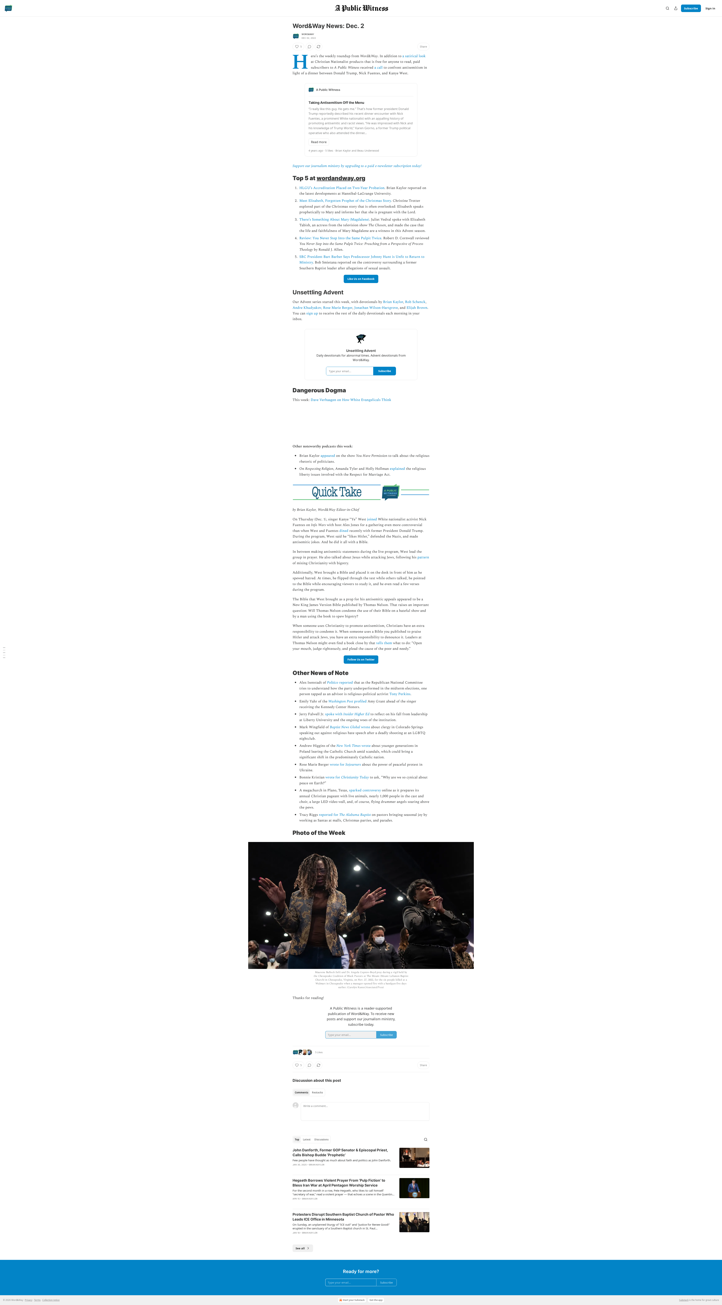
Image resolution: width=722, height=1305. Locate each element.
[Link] (287, 178)
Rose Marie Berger (337, 307)
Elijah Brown (417, 307)
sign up (312, 313)
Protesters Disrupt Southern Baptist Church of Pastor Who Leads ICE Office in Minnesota (343, 1216)
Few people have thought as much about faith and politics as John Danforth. (342, 1160)
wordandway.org (341, 178)
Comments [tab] (301, 1092)
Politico (332, 682)
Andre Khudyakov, (307, 307)
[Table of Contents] (4, 652)
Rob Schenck (415, 302)
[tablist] (309, 1092)
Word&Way (308, 34)
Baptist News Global (345, 727)
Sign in (710, 8)
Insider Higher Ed (356, 714)
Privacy (28, 1300)
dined (343, 531)
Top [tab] (297, 1139)
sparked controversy (365, 790)
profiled (360, 701)
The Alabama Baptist (355, 815)
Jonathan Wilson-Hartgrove (376, 307)
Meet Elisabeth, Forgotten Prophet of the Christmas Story (345, 200)
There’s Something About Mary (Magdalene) (334, 219)
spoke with (334, 714)
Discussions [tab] (321, 1139)
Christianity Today (355, 777)
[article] (361, 1159)
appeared (328, 456)
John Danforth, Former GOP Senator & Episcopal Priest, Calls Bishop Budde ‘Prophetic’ (340, 1152)
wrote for (337, 764)
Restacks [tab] (317, 1092)
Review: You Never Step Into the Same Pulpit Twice (340, 238)
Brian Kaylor (393, 302)
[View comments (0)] (309, 46)
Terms (37, 1300)
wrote (365, 727)
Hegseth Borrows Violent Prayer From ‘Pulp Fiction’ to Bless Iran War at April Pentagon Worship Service (339, 1182)
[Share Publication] (676, 8)
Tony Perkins (399, 694)
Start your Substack (354, 1300)
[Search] (667, 8)
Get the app (376, 1300)
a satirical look (414, 56)
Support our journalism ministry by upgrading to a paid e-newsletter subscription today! (357, 166)
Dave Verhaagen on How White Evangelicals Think (351, 400)
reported (345, 682)
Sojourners (353, 764)
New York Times (348, 746)
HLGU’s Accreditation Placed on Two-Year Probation (342, 188)
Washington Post (340, 701)
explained (397, 468)
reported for (329, 815)
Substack (684, 1300)
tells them (384, 643)
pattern (423, 557)
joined (372, 519)
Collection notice (51, 1300)
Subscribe (691, 8)
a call (378, 67)
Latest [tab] (307, 1139)
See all (300, 1248)
